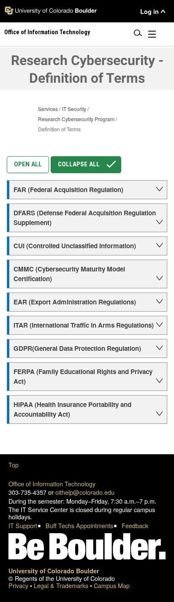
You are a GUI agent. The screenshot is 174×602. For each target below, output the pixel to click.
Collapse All (79, 164)
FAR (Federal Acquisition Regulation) (68, 189)
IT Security (74, 108)
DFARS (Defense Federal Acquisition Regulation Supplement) (85, 217)
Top (13, 464)
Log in (149, 12)
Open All (28, 164)
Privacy (19, 585)
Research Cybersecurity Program (76, 118)
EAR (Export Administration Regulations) (75, 301)
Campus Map (112, 585)
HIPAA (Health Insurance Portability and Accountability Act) (72, 409)
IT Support (22, 525)
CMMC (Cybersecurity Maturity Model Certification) (69, 273)
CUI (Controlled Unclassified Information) (75, 245)
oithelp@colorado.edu (84, 492)
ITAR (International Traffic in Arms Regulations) (84, 325)
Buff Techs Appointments (79, 525)
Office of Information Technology (51, 483)
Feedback (135, 525)
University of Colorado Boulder (53, 571)
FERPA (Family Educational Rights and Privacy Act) (83, 376)
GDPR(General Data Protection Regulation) (77, 348)
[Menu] (152, 35)
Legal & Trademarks (62, 585)
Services (48, 108)
